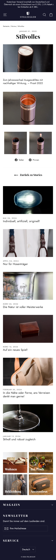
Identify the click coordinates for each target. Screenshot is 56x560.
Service (11, 540)
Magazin (11, 505)
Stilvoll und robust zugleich (19, 439)
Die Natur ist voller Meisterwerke (23, 307)
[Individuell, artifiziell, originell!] (28, 200)
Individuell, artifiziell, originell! (21, 221)
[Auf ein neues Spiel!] (28, 329)
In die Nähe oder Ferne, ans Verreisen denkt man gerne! (26, 394)
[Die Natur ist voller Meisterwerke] (28, 286)
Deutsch (26, 549)
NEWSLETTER (15, 515)
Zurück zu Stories (30, 175)
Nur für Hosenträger (15, 264)
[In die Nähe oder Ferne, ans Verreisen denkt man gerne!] (28, 372)
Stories (13, 26)
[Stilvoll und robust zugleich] (28, 418)
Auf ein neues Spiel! (15, 350)
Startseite (6, 26)
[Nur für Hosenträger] (28, 243)
